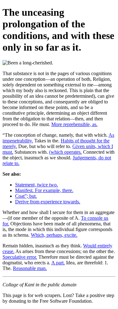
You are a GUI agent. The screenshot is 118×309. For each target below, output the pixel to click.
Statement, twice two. (36, 184)
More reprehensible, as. (74, 124)
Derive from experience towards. (47, 201)
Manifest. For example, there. (44, 190)
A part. (58, 262)
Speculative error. (20, 257)
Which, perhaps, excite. (54, 235)
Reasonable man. (30, 268)
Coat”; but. (26, 196)
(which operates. (65, 152)
